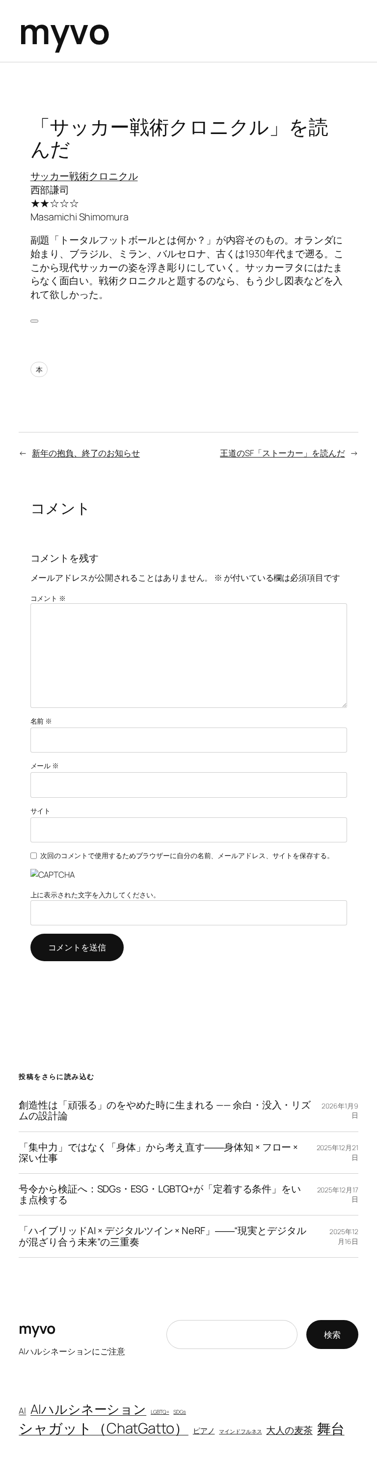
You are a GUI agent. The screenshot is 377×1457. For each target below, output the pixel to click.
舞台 (331, 1428)
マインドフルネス (240, 1431)
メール (44, 765)
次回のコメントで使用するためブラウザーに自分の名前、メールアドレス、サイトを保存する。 (187, 855)
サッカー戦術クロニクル (84, 176)
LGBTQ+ (160, 1411)
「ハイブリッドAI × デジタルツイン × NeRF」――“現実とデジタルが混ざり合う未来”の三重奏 (162, 1236)
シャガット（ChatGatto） (103, 1428)
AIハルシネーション (88, 1409)
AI (22, 1410)
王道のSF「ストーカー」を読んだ (282, 453)
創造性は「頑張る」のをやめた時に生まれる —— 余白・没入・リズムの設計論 (165, 1110)
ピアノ (204, 1430)
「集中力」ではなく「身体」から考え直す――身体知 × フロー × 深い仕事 (158, 1152)
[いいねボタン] (34, 321)
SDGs (179, 1411)
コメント (48, 598)
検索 (332, 1334)
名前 (41, 721)
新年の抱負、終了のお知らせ (86, 453)
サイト (40, 810)
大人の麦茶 (289, 1429)
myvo (64, 30)
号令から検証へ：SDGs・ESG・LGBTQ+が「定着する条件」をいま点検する (160, 1194)
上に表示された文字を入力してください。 (95, 894)
